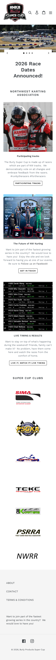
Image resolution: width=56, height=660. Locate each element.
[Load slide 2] (27, 53)
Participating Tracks (28, 190)
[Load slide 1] (24, 53)
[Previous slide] (7, 52)
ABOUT (10, 589)
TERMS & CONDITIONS (20, 606)
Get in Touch (28, 277)
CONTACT (12, 597)
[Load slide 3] (29, 53)
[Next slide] (49, 52)
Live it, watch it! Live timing (28, 369)
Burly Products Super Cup (32, 656)
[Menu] (50, 12)
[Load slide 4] (32, 53)
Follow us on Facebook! (34, 270)
